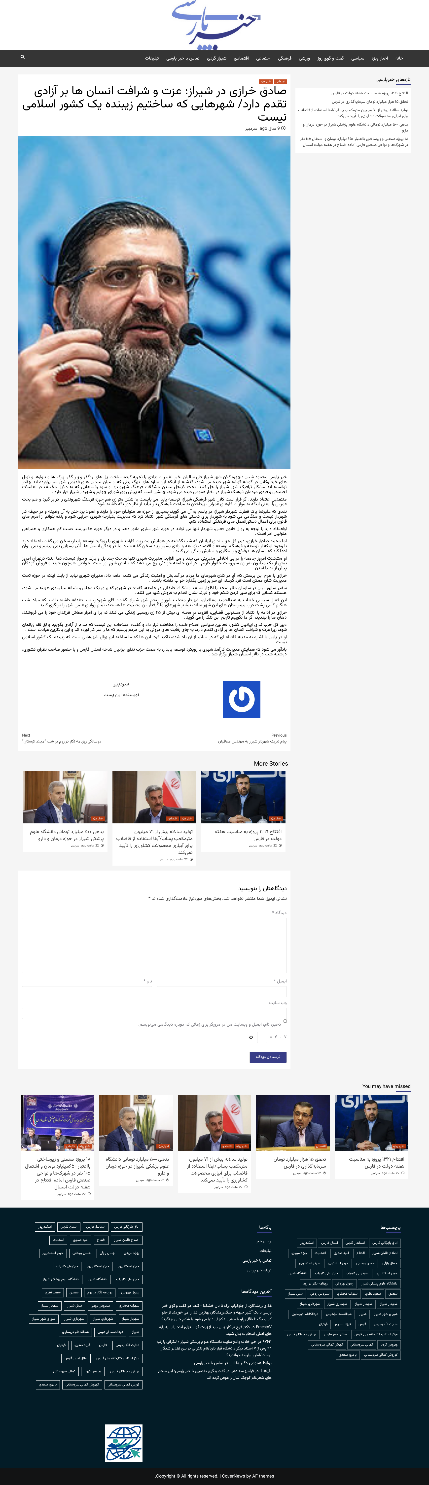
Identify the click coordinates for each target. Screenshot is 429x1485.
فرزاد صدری (343, 1324)
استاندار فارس (355, 1243)
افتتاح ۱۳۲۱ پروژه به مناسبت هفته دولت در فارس (248, 835)
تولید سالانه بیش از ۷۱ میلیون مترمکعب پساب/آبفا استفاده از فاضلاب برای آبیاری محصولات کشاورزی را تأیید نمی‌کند (154, 842)
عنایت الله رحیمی (385, 1324)
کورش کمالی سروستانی (327, 1345)
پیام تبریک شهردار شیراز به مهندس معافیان (252, 739)
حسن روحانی (365, 1263)
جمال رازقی (389, 1263)
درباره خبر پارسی (259, 1271)
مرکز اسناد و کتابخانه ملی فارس (376, 1334)
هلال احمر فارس (335, 1334)
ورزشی (304, 58)
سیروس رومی (319, 1294)
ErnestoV (264, 1327)
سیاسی (357, 58)
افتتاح (361, 1253)
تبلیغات (152, 58)
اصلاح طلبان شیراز (384, 1253)
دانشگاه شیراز (297, 1273)
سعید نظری (373, 1294)
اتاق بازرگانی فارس (384, 1243)
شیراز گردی (216, 58)
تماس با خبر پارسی (183, 58)
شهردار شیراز (363, 1304)
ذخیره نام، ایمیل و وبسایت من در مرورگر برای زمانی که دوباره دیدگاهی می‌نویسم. (209, 1024)
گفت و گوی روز (331, 58)
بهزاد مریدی (299, 1253)
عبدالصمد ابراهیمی (339, 1314)
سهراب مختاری (347, 1294)
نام (147, 981)
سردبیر (251, 128)
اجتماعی (263, 58)
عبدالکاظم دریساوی (305, 1314)
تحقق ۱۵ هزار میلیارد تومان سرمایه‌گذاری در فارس (370, 102)
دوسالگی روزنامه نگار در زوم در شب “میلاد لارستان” (61, 739)
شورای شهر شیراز (385, 1314)
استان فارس (329, 1243)
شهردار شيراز (388, 1304)
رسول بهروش (344, 1283)
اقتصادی (241, 58)
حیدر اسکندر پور (386, 1273)
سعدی (393, 1294)
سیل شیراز (295, 1294)
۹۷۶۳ (267, 1342)
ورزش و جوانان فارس (301, 1334)
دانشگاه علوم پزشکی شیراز (379, 1283)
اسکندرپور (307, 1243)
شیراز (362, 1314)
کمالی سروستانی (362, 1345)
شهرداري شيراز (337, 1304)
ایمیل (280, 981)
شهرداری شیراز (310, 1304)
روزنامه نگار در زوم (315, 1283)
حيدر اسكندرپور (338, 1263)
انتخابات (320, 1253)
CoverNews (233, 1476)
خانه (399, 58)
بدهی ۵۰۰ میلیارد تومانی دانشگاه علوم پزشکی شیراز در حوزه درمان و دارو (67, 835)
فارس (362, 1324)
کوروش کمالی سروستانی (380, 1355)
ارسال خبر (264, 1242)
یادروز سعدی (348, 1355)
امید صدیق (341, 1253)
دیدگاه (279, 913)
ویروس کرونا (389, 1345)
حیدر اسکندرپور (309, 1263)
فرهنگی (284, 58)
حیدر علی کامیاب (326, 1273)
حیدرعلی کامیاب (357, 1273)
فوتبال (323, 1324)
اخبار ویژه (380, 58)
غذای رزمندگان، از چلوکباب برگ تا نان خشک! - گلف (232, 1306)
